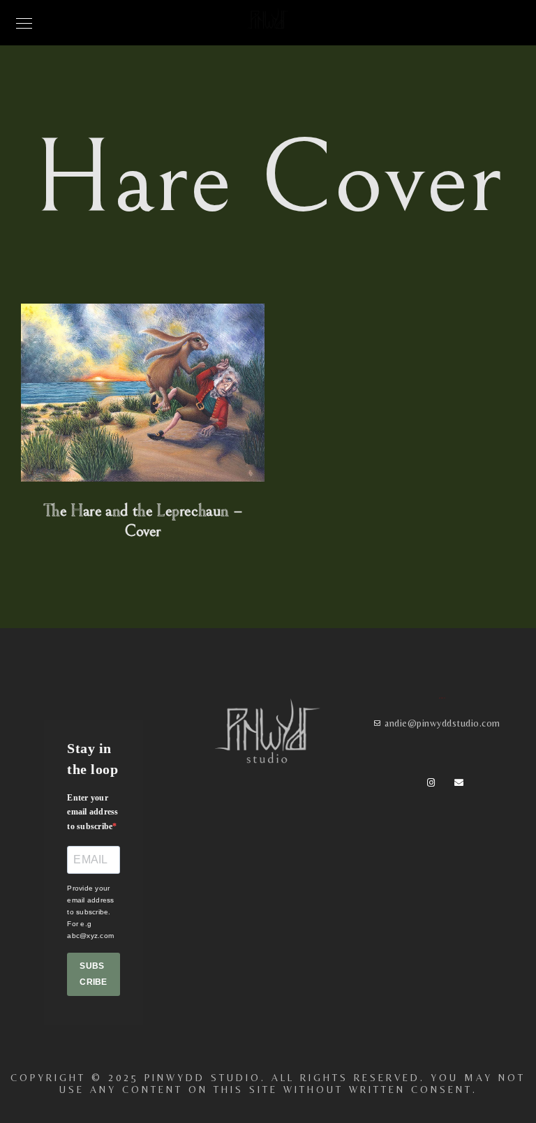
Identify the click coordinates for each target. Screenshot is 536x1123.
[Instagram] (434, 785)
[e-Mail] (461, 785)
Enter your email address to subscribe (92, 812)
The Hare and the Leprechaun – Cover (142, 521)
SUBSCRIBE (93, 974)
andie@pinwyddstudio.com (442, 723)
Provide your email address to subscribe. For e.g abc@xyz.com (90, 911)
